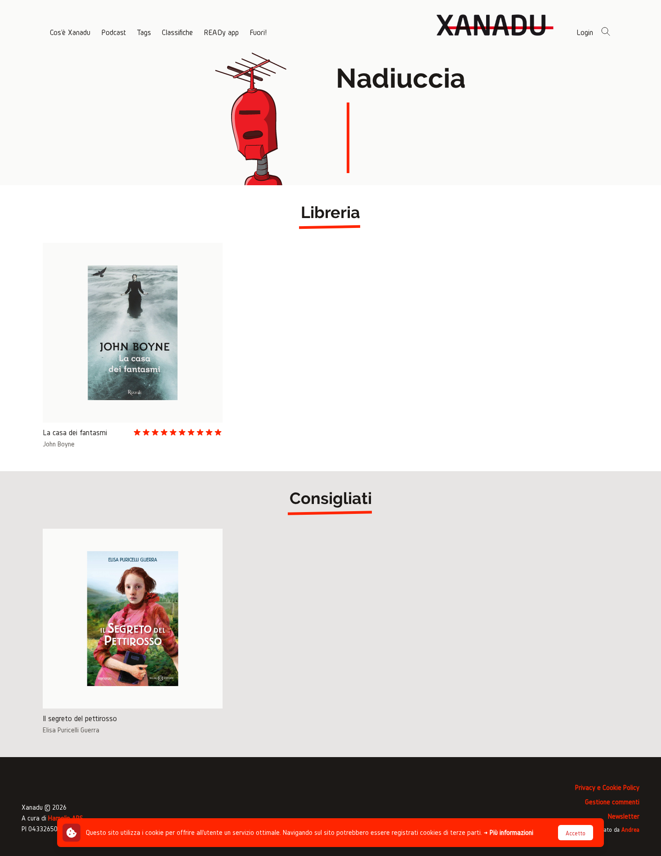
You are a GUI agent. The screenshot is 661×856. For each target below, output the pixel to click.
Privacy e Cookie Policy (607, 787)
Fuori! (258, 32)
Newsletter (623, 816)
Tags (144, 32)
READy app (221, 32)
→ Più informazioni (508, 832)
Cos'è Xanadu (70, 32)
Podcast (113, 32)
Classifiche (177, 32)
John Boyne (59, 444)
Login (584, 32)
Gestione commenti (612, 802)
